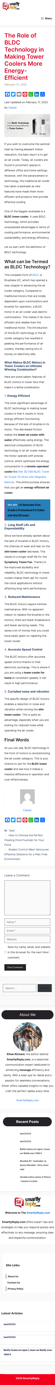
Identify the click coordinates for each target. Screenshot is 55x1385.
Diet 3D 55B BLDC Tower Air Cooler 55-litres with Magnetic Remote (26, 477)
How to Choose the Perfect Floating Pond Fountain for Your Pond (24, 840)
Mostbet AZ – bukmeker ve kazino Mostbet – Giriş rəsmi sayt (34, 1165)
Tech (12, 830)
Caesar (12, 107)
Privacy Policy (15, 1288)
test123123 (25, 1133)
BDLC (35, 274)
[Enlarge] (38, 1026)
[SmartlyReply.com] (11, 6)
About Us (13, 1276)
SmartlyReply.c (25, 1100)
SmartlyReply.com (38, 6)
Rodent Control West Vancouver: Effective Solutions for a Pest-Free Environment (26, 854)
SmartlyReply (31, 1378)
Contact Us (13, 1282)
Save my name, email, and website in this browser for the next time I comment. (29, 952)
